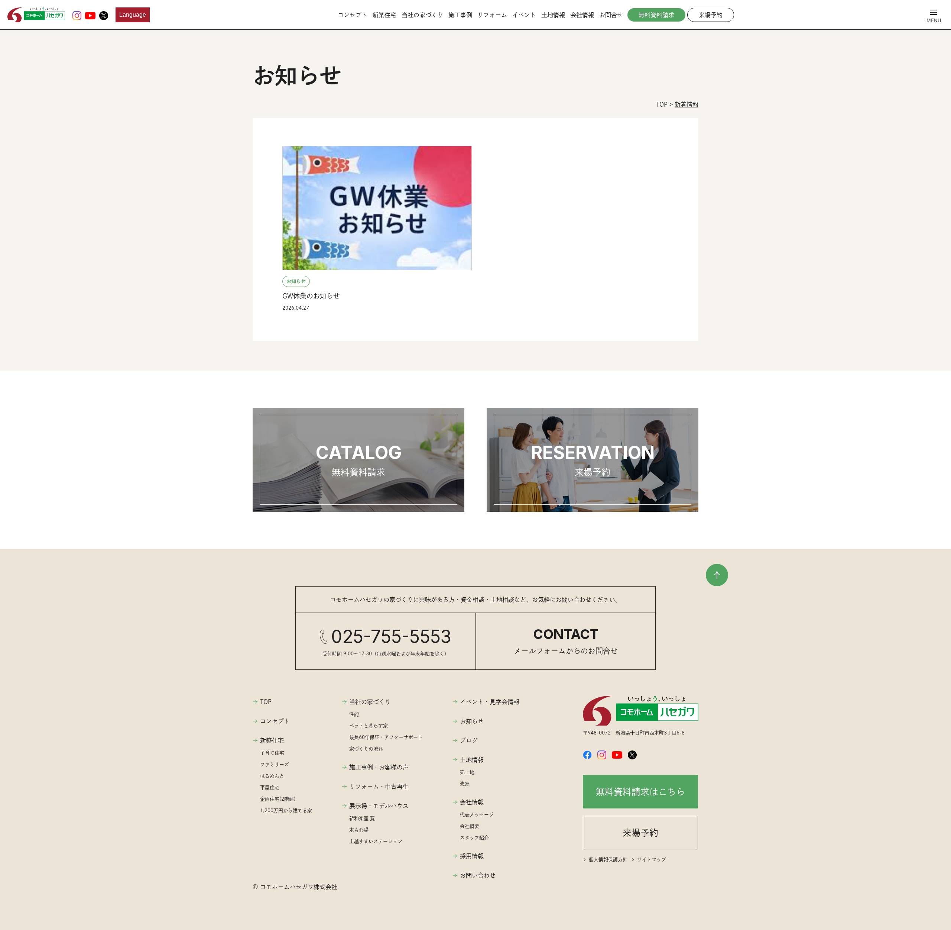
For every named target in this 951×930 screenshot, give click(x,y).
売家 (465, 783)
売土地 (467, 772)
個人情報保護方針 (608, 859)
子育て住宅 (272, 752)
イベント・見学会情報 (489, 702)
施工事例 (460, 15)
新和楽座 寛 (362, 818)
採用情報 (472, 856)
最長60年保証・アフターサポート (386, 737)
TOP (266, 702)
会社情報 (582, 15)
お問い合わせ (478, 875)
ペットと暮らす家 (368, 725)
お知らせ (296, 281)
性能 (354, 714)
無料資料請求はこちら (640, 791)
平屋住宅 (269, 787)
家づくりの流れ (366, 748)
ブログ (469, 740)
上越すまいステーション (375, 841)
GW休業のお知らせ (311, 296)
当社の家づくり (422, 15)
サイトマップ (651, 859)
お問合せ (611, 15)
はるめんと (272, 776)
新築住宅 (384, 15)
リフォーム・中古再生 (379, 786)
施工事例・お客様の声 (379, 767)
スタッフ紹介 (474, 837)
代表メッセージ (477, 814)
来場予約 (711, 15)
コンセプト (352, 15)
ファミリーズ (274, 764)
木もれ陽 (359, 829)
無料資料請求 (656, 15)
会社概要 (469, 826)
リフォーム (492, 15)
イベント (524, 15)
